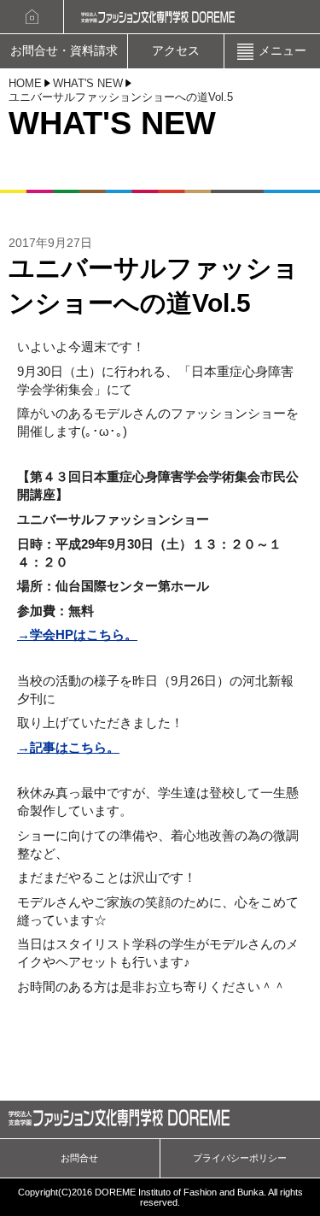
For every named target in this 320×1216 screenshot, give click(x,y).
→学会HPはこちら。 (77, 634)
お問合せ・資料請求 (64, 50)
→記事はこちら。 (68, 747)
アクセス (176, 50)
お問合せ (79, 1158)
